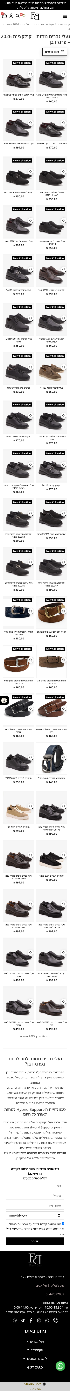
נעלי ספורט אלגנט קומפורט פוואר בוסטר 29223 (18, 486)
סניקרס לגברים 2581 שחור (51, 875)
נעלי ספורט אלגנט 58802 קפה (51, 290)
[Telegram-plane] (23, 1320)
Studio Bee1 (33, 1384)
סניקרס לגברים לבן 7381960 (18, 778)
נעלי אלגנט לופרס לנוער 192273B (18, 94)
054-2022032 (55, 1294)
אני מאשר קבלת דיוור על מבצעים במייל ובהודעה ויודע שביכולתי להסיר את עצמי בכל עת (35, 1229)
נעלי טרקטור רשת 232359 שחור (51, 534)
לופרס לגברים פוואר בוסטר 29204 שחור (51, 340)
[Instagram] (39, 1320)
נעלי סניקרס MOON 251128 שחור (18, 340)
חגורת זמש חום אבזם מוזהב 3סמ (51, 631)
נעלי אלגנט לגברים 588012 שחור (18, 143)
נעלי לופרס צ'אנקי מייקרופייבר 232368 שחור (18, 535)
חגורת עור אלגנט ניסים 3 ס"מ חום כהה (51, 730)
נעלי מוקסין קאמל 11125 (51, 387)
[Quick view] (64, 74)
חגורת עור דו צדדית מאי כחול (51, 778)
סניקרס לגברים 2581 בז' (19, 826)
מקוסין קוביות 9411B (51, 485)
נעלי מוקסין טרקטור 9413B (18, 290)
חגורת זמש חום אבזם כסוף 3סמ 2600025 (18, 682)
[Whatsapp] (47, 1320)
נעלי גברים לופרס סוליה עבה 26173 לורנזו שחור (51, 828)
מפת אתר (35, 1389)
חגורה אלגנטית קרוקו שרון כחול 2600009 (18, 633)
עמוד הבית (63, 24)
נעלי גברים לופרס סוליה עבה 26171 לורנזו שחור (51, 926)
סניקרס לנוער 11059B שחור (18, 436)
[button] (65, 16)
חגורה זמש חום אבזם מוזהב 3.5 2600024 (51, 682)
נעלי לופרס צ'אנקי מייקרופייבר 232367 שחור (51, 584)
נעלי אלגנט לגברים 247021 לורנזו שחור (19, 1023)
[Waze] (14, 1320)
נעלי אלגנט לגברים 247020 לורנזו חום (52, 1023)
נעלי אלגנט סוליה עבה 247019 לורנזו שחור (51, 975)
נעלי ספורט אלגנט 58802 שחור (18, 241)
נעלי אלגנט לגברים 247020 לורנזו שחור (19, 975)
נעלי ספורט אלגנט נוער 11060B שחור (51, 438)
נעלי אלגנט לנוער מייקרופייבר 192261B (51, 242)
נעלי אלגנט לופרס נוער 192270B (18, 192)
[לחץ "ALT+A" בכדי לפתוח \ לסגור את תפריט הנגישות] (4, 700)
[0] (23, 15)
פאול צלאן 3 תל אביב (50, 1285)
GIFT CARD (35, 1367)
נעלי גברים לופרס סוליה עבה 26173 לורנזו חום (18, 877)
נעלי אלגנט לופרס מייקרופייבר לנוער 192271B (51, 194)
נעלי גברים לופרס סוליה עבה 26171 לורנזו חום (18, 926)
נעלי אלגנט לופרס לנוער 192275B (51, 143)
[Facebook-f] (31, 1320)
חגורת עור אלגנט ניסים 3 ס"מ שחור (18, 730)
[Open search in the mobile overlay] (18, 15)
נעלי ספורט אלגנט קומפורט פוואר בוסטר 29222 (51, 96)
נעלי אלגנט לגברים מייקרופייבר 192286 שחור (18, 584)
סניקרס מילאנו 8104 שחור (18, 387)
